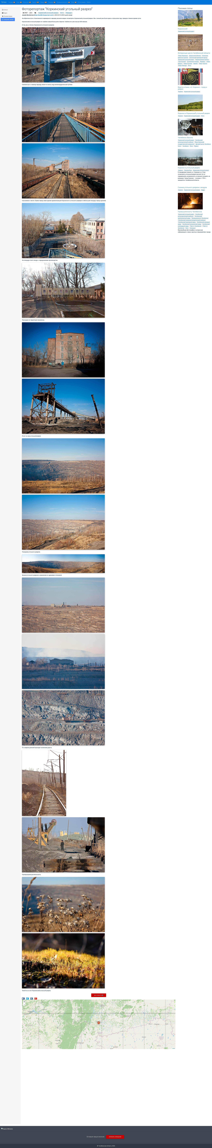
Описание (192, 228)
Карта (5, 13)
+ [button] (24, 1002)
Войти (88, 2)
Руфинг (196, 146)
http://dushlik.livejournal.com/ (44, 15)
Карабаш (202, 61)
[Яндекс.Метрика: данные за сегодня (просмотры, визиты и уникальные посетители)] (7, 1129)
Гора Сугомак (182, 61)
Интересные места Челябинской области (194, 53)
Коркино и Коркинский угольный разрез (194, 113)
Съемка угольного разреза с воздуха (192, 187)
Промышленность (63, 2)
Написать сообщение (115, 1136)
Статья (5, 10)
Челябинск (185, 146)
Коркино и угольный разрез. (189, 168)
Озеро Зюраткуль (183, 55)
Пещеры (51, 2)
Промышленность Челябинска (190, 212)
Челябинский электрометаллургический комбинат (191, 220)
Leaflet (173, 1048)
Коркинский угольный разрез (48, 13)
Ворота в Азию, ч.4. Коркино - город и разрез (192, 88)
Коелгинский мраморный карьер (198, 57)
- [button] (24, 1004)
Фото (62, 13)
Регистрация (82, 2)
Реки (73, 2)
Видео (203, 190)
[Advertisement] (71, 1074)
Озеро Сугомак (188, 63)
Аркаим (195, 63)
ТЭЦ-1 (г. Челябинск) (195, 226)
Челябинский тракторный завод (186, 222)
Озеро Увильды (182, 65)
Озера (35, 2)
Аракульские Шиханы (195, 55)
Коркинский (182, 29)
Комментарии (7, 16)
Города (11, 2)
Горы (18, 2)
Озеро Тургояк (203, 63)
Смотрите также (8, 19)
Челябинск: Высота (185, 138)
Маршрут (69, 13)
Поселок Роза (188, 170)
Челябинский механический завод (191, 224)
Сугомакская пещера (193, 61)
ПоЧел (3, 2)
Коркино (180, 91)
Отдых (43, 2)
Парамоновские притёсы (202, 59)
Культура (27, 2)
